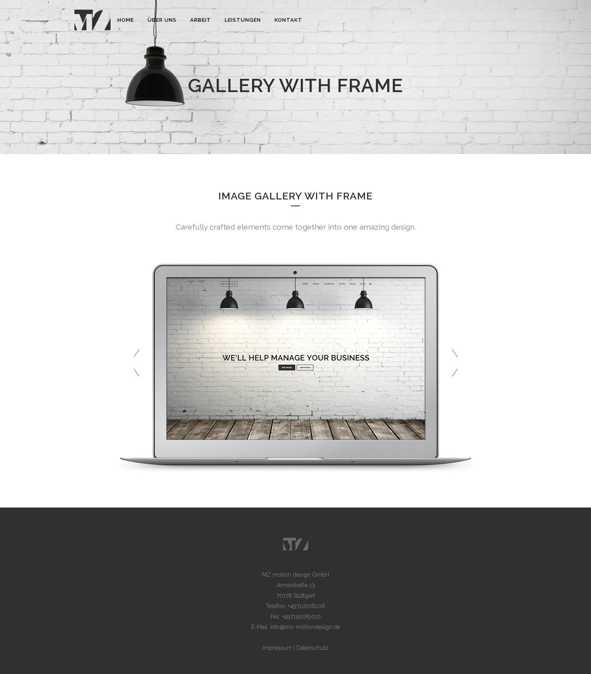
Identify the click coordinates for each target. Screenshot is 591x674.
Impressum (277, 648)
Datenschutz (312, 648)
